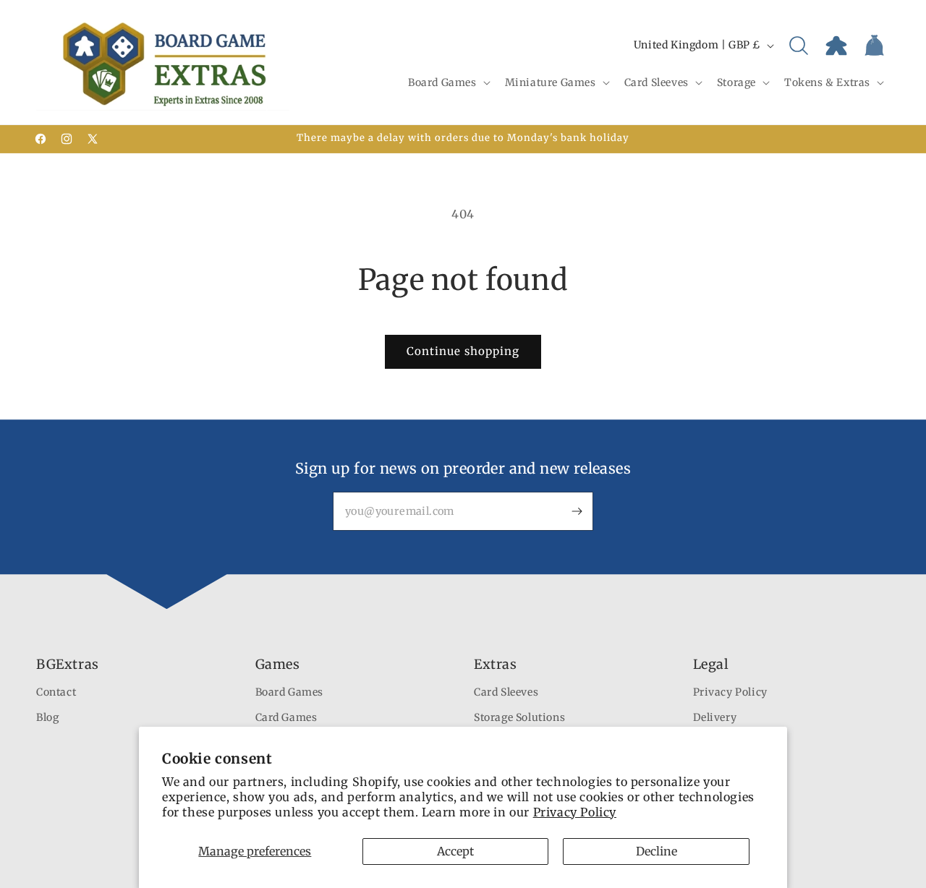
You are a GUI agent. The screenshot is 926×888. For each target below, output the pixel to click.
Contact (56, 692)
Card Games (286, 718)
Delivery (715, 718)
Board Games (289, 692)
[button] (447, 82)
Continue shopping (463, 351)
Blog (47, 718)
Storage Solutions (519, 718)
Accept (455, 851)
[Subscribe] (576, 511)
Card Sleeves (506, 692)
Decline (656, 851)
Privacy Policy (574, 812)
